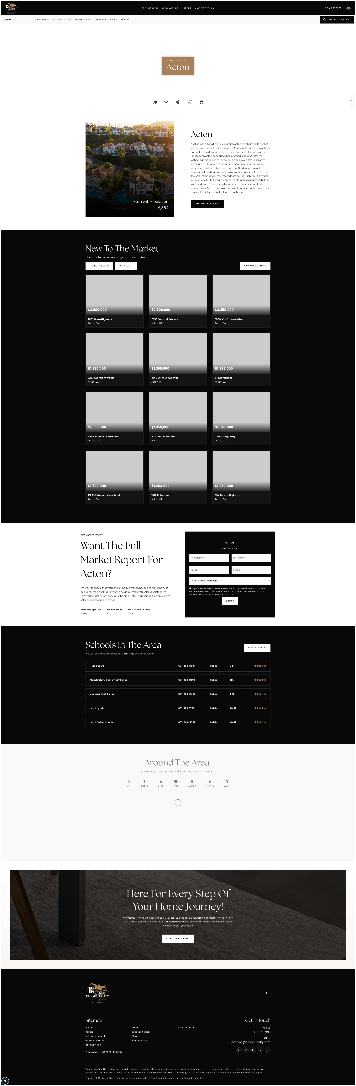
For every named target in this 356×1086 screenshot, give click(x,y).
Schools (101, 19)
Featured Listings (62, 19)
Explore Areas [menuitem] (150, 8)
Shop (161, 786)
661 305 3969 (334, 8)
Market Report (84, 19)
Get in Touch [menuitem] (139, 1040)
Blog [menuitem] (134, 1036)
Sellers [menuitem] (89, 1031)
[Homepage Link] (11, 8)
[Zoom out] (351, 100)
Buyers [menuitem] (89, 1027)
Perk (176, 786)
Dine (129, 786)
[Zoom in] (351, 96)
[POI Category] (154, 102)
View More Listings (255, 265)
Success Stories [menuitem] (204, 8)
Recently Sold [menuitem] (94, 1044)
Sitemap (133, 1078)
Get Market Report (207, 203)
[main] (178, 496)
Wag (227, 786)
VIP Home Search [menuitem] (96, 1036)
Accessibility (144, 1078)
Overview (42, 19)
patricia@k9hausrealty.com (250, 1042)
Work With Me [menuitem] (170, 8)
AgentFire (199, 1078)
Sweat (192, 786)
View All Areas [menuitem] (186, 1027)
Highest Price (97, 265)
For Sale (124, 265)
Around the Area (119, 19)
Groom (210, 786)
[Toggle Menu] (348, 8)
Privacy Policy (229, 594)
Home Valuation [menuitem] (95, 1040)
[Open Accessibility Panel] (5, 1081)
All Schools (255, 647)
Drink (144, 786)
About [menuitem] (187, 8)
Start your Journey (178, 938)
